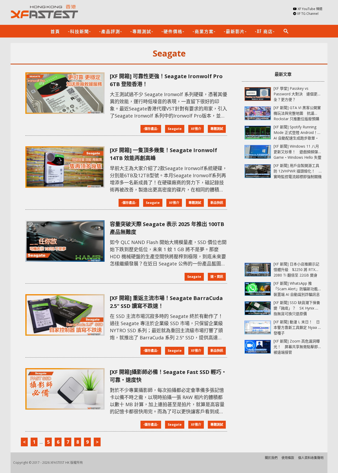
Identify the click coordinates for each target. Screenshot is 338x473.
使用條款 (287, 458)
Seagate (175, 129)
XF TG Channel (307, 13)
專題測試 (216, 129)
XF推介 (196, 129)
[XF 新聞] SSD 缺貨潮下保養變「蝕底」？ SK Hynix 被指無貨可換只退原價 (297, 308)
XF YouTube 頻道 (310, 9)
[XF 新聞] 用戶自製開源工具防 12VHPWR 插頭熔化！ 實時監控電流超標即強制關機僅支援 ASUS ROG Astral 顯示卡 (298, 176)
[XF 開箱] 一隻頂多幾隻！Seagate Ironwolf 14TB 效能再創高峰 (163, 154)
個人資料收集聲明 (310, 458)
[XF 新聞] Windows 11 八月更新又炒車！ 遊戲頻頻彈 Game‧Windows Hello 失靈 (297, 152)
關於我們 (271, 458)
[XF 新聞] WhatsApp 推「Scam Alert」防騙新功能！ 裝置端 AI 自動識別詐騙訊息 (299, 289)
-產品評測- (110, 31)
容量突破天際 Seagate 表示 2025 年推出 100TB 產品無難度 (167, 228)
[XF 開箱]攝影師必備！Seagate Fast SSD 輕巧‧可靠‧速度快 (168, 375)
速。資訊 (216, 276)
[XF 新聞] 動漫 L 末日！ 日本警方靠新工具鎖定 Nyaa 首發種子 (298, 327)
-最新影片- (235, 31)
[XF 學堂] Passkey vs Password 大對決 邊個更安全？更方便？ (297, 94)
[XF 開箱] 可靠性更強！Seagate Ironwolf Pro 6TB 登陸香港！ (166, 80)
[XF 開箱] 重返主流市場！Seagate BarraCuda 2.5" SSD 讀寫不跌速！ (166, 302)
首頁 (55, 31)
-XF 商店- (265, 31)
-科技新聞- (79, 31)
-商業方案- (204, 31)
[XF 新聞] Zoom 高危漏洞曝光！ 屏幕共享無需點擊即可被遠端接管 (298, 347)
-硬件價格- (173, 31)
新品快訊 (216, 202)
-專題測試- (141, 31)
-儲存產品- (150, 129)
